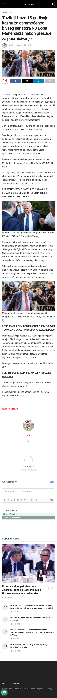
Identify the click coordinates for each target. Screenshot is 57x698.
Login (52, 482)
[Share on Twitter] (27, 81)
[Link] (31, 500)
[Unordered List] (21, 500)
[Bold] (4, 500)
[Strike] (14, 500)
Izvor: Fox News (10, 408)
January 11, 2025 (24, 45)
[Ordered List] (18, 500)
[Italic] (8, 500)
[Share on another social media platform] (50, 81)
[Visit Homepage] (28, 4)
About (4, 683)
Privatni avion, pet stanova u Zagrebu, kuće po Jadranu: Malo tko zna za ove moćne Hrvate (21, 590)
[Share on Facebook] (15, 81)
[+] (37, 500)
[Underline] (11, 500)
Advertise (15, 683)
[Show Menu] (3, 4)
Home (4, 13)
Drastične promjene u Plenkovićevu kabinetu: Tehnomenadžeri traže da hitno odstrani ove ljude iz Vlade (32, 632)
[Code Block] (28, 500)
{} (35, 500)
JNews (10, 689)
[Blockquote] (24, 500)
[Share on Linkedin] (38, 81)
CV (11, 45)
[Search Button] (53, 4)
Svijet (11, 13)
